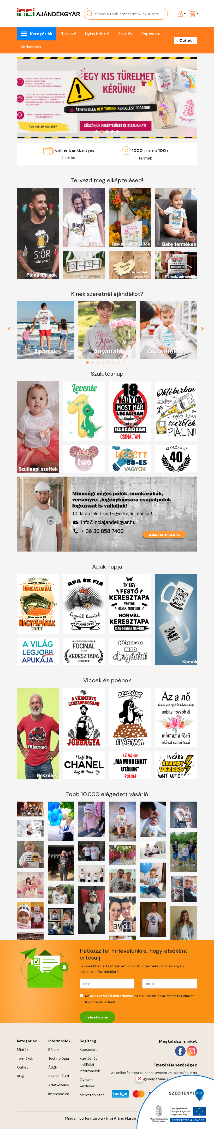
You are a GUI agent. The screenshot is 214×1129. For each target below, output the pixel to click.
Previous (11, 330)
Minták (22, 1049)
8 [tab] (125, 362)
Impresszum (58, 1093)
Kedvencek (31, 47)
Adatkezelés (58, 1085)
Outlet (185, 40)
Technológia (58, 1058)
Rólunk (54, 1049)
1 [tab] (88, 362)
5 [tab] (109, 362)
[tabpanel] (45, 330)
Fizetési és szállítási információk (90, 1064)
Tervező (68, 33)
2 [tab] (94, 362)
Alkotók (125, 33)
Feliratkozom (97, 1017)
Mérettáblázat (92, 1095)
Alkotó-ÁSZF (59, 1076)
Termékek (25, 1058)
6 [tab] (114, 362)
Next (203, 330)
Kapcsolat (151, 33)
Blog (20, 1076)
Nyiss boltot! (97, 33)
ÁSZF (52, 1067)
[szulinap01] (107, 98)
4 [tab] (104, 362)
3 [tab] (99, 362)
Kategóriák (41, 33)
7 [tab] (120, 362)
